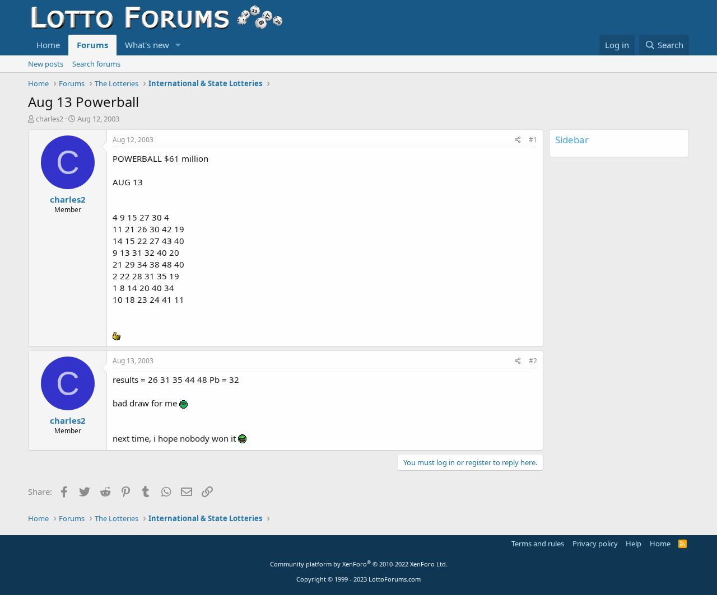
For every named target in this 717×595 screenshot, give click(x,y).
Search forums (96, 64)
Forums (92, 44)
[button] (178, 45)
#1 (533, 139)
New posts (45, 64)
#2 (533, 361)
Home (48, 44)
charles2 (49, 119)
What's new (147, 44)
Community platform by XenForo (359, 564)
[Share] (518, 140)
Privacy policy (595, 543)
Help (633, 543)
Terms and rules (537, 543)
